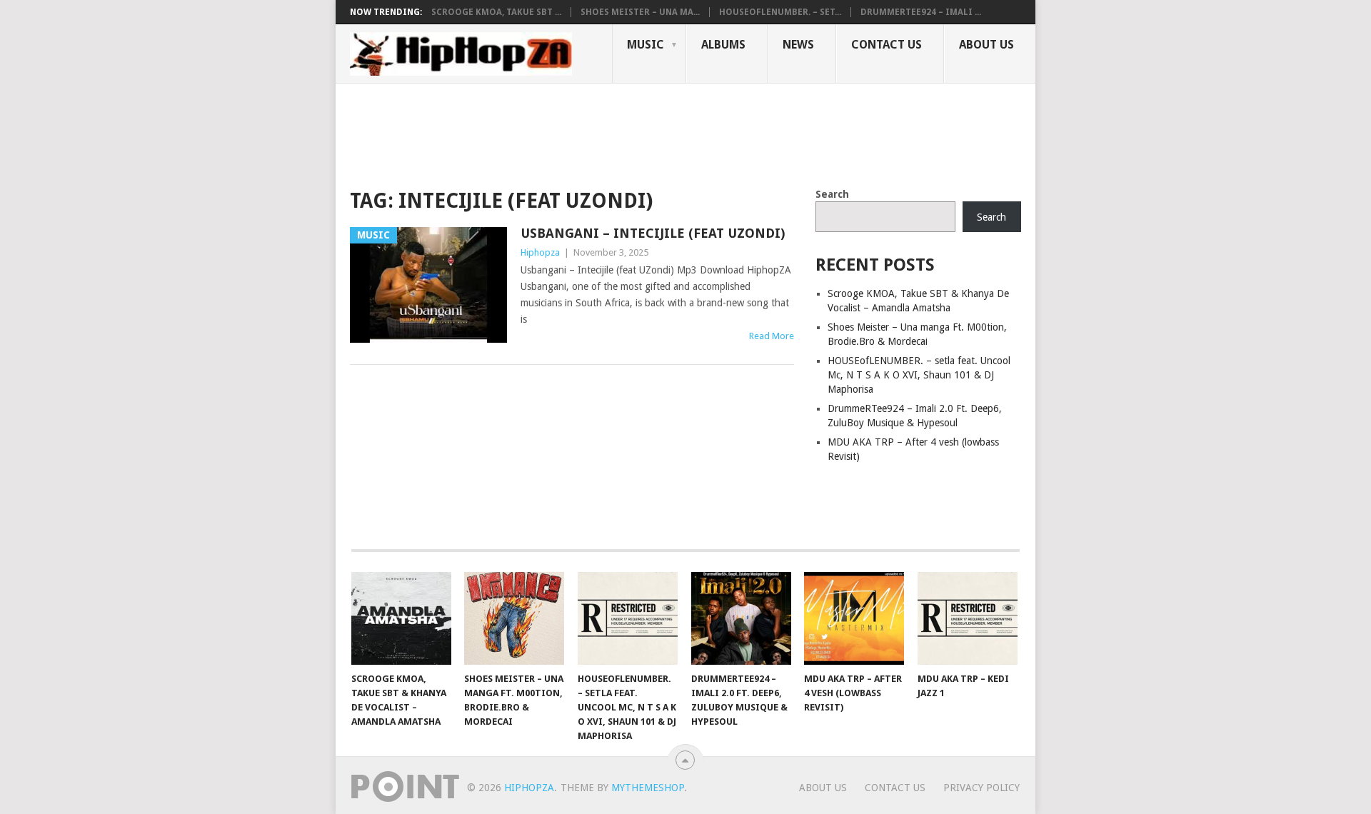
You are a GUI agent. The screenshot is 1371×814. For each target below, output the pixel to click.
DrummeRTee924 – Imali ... (920, 12)
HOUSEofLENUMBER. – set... (780, 12)
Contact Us (886, 44)
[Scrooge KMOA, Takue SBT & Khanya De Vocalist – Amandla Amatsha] (401, 618)
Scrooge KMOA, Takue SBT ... (496, 12)
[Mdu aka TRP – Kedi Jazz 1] (968, 618)
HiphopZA (529, 787)
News (798, 44)
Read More (771, 336)
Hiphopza (540, 252)
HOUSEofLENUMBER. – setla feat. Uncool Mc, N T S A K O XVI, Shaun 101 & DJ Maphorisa (919, 375)
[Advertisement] (610, 133)
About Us (986, 44)
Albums (723, 44)
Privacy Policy (981, 787)
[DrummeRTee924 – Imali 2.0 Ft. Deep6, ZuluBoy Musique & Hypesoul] (741, 618)
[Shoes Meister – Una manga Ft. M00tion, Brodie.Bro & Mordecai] (514, 618)
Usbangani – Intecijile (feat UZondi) (653, 233)
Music (645, 44)
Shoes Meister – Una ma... (640, 12)
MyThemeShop (647, 787)
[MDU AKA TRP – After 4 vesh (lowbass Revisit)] (854, 618)
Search (832, 194)
